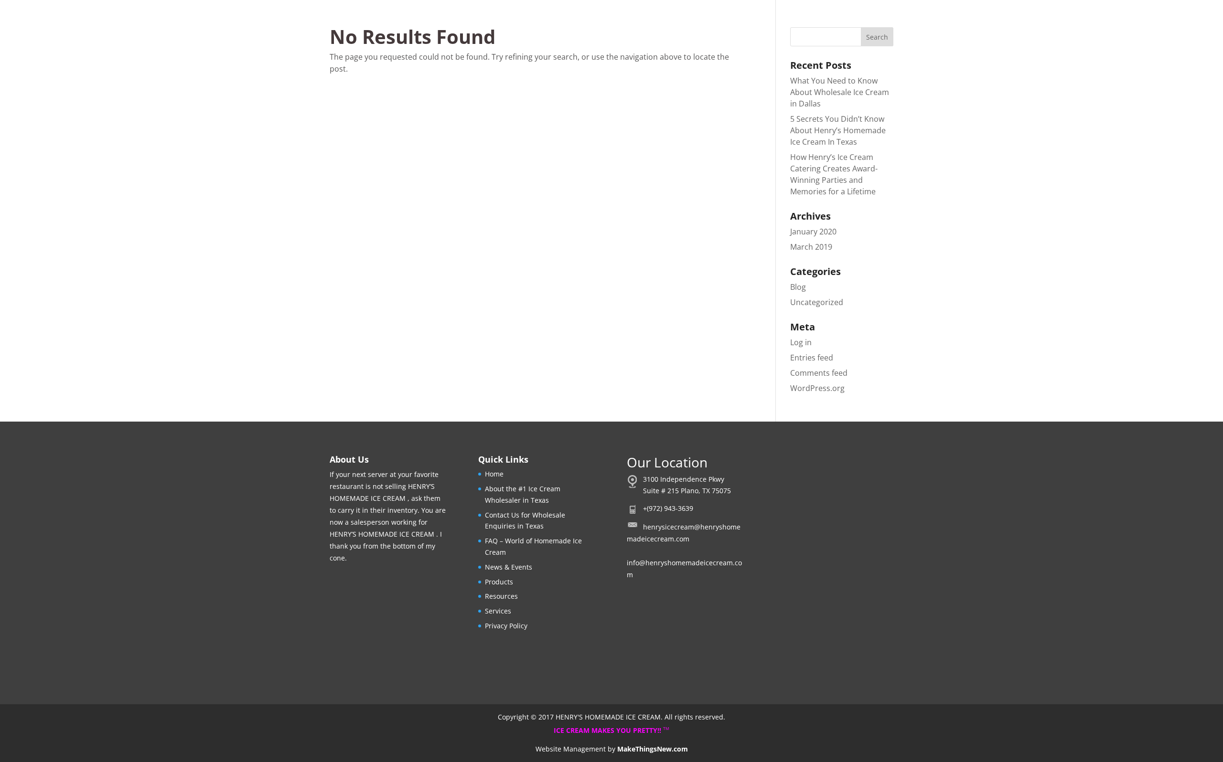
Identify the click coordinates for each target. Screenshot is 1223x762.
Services (498, 610)
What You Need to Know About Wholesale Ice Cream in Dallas (839, 92)
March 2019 (811, 247)
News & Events (508, 567)
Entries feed (811, 357)
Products (499, 581)
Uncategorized (816, 302)
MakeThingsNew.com (652, 748)
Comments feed (819, 373)
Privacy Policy (506, 625)
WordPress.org (817, 388)
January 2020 (813, 231)
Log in (801, 342)
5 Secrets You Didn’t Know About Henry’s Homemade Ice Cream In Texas (838, 130)
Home (494, 473)
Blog (798, 287)
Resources (501, 596)
